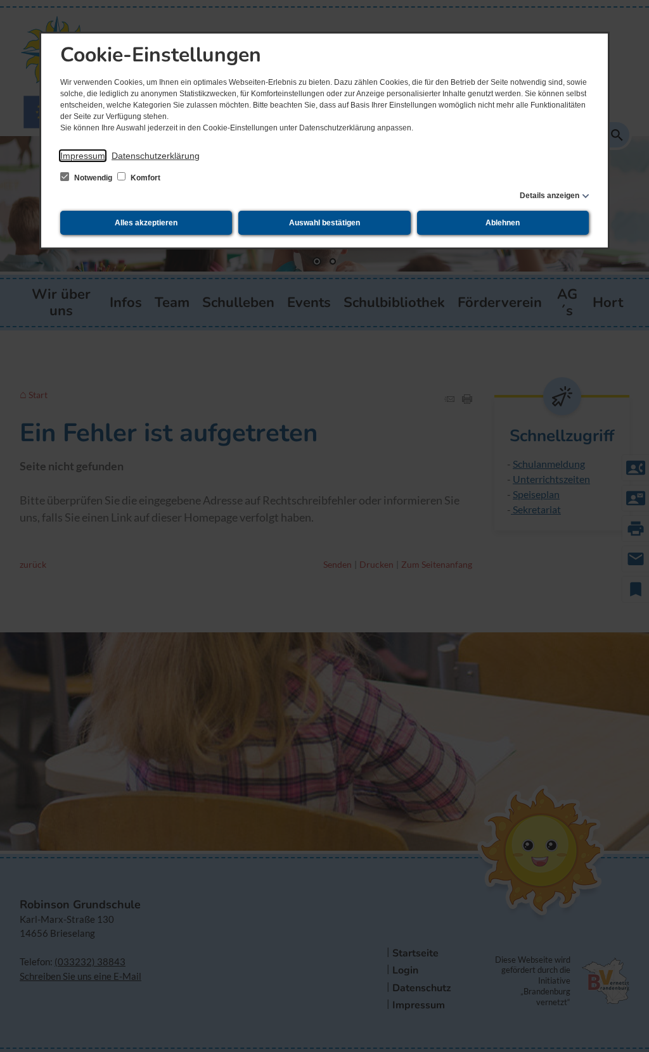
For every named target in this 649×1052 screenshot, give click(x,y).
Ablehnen (502, 222)
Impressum (82, 156)
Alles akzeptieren (146, 222)
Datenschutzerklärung (156, 156)
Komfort (144, 177)
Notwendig (93, 177)
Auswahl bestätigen (324, 222)
